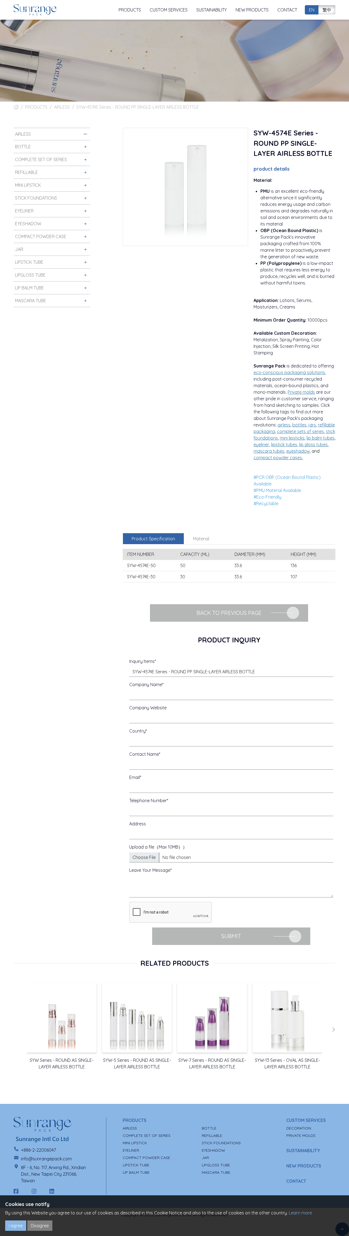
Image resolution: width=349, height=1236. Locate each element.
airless (284, 425)
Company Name (145, 684)
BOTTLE (209, 1128)
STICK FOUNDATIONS (221, 1142)
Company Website (148, 707)
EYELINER (131, 1150)
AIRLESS (62, 107)
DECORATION (298, 1128)
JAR (205, 1157)
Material (201, 538)
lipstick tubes (284, 444)
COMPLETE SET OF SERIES (146, 1135)
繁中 (327, 10)
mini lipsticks (292, 438)
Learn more (300, 1213)
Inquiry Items (142, 661)
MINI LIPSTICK (135, 1142)
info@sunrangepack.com (46, 1158)
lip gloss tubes (313, 444)
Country (137, 731)
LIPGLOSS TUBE (216, 1165)
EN (311, 10)
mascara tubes (269, 451)
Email (134, 777)
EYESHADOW (213, 1150)
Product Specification (153, 538)
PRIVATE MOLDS (300, 1135)
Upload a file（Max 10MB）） (158, 847)
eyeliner (261, 444)
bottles (299, 425)
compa (278, 457)
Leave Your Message (149, 870)
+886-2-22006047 (38, 1150)
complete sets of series (300, 431)
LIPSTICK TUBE (136, 1165)
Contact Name (144, 754)
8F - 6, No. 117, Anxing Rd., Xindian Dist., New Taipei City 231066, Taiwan (53, 1174)
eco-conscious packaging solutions (289, 372)
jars (312, 425)
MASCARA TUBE (216, 1172)
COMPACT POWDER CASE (146, 1157)
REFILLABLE (212, 1135)
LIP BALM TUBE (136, 1172)
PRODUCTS (36, 107)
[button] (333, 1030)
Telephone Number (148, 800)
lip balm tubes (320, 438)
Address (137, 823)
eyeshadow (298, 451)
